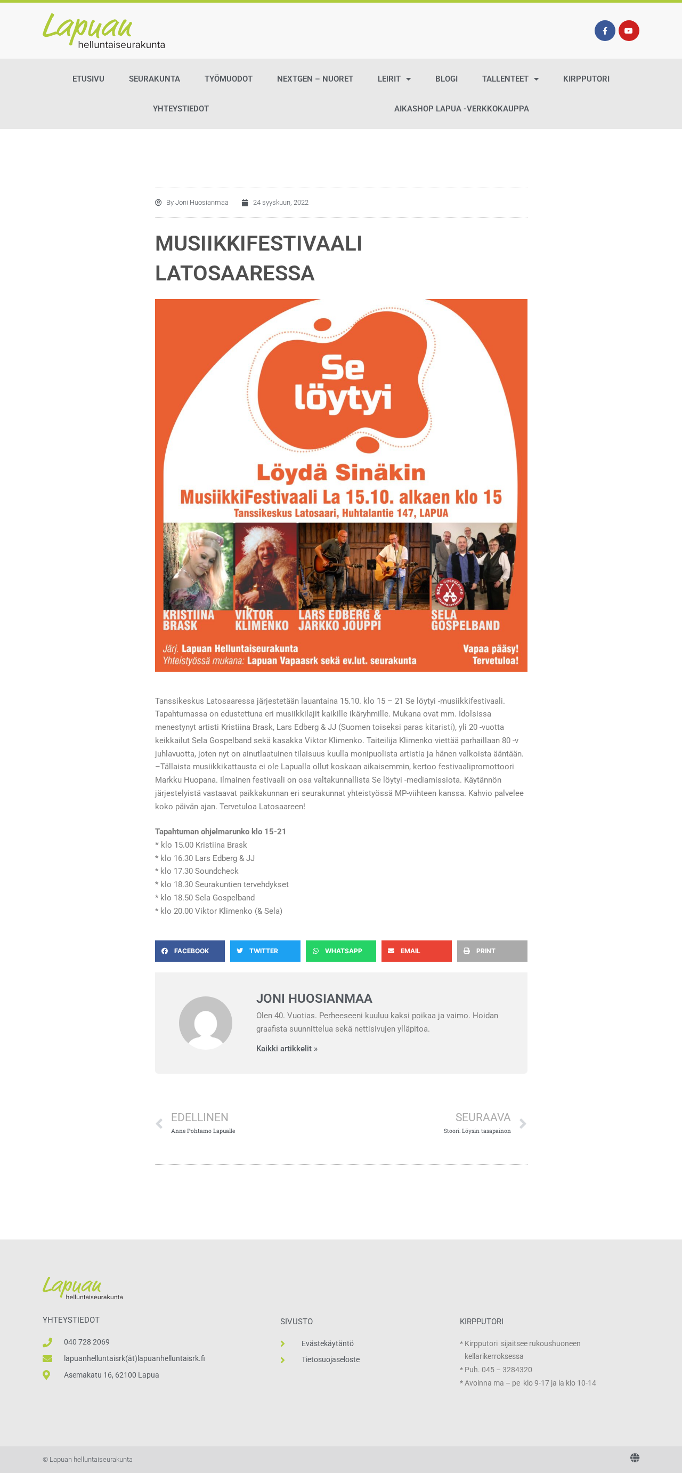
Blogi (446, 79)
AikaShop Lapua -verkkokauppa (461, 109)
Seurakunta (154, 79)
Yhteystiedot (181, 109)
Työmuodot (229, 79)
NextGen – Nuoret (315, 79)
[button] (190, 951)
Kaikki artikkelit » (287, 1049)
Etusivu (88, 79)
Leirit (389, 79)
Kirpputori (586, 79)
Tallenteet (505, 79)
